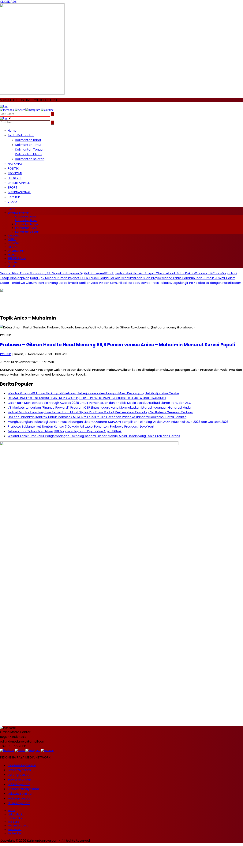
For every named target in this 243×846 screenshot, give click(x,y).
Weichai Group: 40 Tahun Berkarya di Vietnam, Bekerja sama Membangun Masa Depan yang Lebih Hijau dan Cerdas (93, 393)
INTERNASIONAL (19, 192)
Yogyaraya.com (19, 779)
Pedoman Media (18, 825)
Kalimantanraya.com (23, 789)
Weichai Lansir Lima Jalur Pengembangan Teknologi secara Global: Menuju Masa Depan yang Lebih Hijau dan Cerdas (94, 436)
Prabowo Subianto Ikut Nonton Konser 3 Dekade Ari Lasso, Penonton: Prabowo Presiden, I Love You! (81, 426)
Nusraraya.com (19, 803)
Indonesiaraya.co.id (22, 765)
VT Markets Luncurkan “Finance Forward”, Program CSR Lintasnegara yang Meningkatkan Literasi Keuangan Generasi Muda (99, 407)
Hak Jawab (14, 829)
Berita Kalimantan (21, 135)
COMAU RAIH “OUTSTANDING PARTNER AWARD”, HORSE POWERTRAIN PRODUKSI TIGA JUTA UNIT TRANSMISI (87, 398)
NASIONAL (15, 164)
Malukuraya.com (20, 798)
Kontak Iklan (15, 833)
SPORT (12, 187)
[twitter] (20, 109)
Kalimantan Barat (28, 140)
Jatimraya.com (19, 784)
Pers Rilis (14, 197)
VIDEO (12, 202)
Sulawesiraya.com (21, 794)
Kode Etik (13, 822)
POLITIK (13, 168)
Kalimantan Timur (28, 145)
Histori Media (16, 814)
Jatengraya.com (20, 775)
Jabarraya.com (19, 770)
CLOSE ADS (8, 1)
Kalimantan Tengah (29, 149)
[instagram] (32, 109)
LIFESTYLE (14, 178)
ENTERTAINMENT (20, 183)
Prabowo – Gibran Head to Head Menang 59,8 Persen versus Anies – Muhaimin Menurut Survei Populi (117, 345)
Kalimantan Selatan (29, 159)
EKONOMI (15, 173)
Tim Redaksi (15, 818)
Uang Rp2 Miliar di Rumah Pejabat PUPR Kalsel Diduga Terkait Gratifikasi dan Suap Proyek (96, 278)
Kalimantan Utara (28, 154)
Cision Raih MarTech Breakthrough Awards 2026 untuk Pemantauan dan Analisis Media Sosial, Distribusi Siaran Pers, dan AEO (99, 403)
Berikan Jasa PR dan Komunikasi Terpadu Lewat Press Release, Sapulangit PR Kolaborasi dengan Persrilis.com (160, 283)
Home (12, 130)
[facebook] (7, 109)
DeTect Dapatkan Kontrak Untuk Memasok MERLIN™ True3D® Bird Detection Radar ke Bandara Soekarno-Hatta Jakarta (97, 417)
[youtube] (47, 109)
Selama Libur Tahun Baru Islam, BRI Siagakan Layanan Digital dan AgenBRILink (57, 273)
